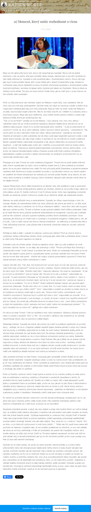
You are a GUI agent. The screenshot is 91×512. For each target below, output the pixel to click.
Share (9, 477)
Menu (87, 6)
